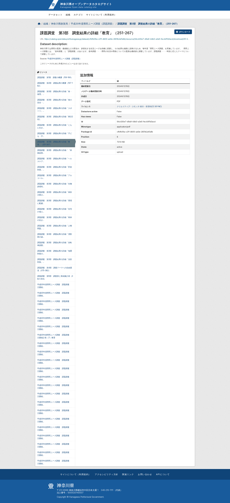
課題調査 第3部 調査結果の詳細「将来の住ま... (54, 218)
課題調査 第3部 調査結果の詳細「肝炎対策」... (54, 168)
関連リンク (128, 474)
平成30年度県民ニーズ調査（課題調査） (93, 23)
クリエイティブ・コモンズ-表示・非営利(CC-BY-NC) (139, 106)
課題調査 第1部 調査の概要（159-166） (55, 77)
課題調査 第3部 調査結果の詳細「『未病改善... (54, 151)
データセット (55, 14)
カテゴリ (78, 14)
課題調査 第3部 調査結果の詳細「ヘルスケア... (54, 159)
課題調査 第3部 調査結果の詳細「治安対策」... (54, 260)
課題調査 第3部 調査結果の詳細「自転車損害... (54, 243)
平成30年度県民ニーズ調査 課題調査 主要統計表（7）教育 (54, 336)
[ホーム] (39, 23)
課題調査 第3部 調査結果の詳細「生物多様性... (54, 185)
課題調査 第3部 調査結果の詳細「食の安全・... (54, 101)
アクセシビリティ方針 (106, 474)
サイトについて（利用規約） (101, 14)
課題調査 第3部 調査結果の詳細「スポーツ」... (54, 109)
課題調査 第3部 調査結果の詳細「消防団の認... (54, 235)
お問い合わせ (145, 474)
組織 (68, 14)
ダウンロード (184, 32)
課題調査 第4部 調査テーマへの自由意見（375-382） (54, 269)
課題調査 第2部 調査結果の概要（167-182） (55, 84)
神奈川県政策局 (59, 23)
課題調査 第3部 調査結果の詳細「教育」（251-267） (148, 23)
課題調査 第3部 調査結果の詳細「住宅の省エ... (54, 210)
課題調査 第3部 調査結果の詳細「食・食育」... (54, 92)
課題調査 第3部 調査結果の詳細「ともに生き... (54, 126)
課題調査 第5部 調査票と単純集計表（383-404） (55, 277)
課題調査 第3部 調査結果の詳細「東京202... (55, 117)
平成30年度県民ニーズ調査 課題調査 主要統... (54, 285)
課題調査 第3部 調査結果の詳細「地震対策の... (54, 252)
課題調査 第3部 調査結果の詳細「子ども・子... (54, 134)
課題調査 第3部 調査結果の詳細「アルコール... (54, 176)
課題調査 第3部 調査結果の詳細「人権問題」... (54, 227)
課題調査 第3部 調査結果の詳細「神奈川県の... (54, 193)
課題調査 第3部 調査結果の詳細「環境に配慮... (54, 201)
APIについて (163, 474)
